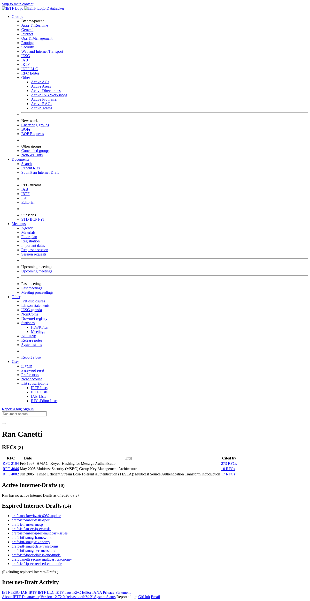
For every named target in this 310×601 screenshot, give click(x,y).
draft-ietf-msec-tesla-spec (31, 520)
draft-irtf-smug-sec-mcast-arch (34, 550)
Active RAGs (41, 104)
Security (27, 47)
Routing (27, 43)
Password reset (32, 370)
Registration (30, 241)
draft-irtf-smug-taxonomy (31, 542)
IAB (24, 60)
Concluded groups (35, 151)
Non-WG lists (32, 155)
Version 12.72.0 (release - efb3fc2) (67, 597)
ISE (24, 198)
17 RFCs (228, 474)
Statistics (28, 323)
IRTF (25, 64)
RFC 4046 (11, 469)
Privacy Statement (117, 592)
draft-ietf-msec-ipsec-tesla (31, 529)
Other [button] (16, 297)
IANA (97, 592)
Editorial (27, 202)
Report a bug (31, 357)
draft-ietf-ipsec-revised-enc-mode (37, 564)
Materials (28, 232)
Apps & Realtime (34, 25)
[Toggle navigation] (4, 423)
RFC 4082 (11, 474)
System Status (105, 597)
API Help (28, 336)
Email (155, 597)
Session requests (33, 254)
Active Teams (41, 108)
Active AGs (40, 82)
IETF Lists (39, 388)
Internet (27, 34)
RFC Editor (30, 73)
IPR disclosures (33, 301)
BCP (34, 219)
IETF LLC (29, 69)
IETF (6, 592)
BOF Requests (32, 134)
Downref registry (34, 318)
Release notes (31, 340)
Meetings (38, 332)
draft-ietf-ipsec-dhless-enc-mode (36, 555)
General (27, 30)
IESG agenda (31, 310)
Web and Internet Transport (42, 51)
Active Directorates (46, 91)
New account (31, 379)
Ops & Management (36, 38)
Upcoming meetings (36, 271)
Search (26, 164)
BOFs (26, 129)
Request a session (34, 250)
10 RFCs (228, 469)
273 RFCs (229, 463)
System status (31, 345)
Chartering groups (35, 125)
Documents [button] (20, 159)
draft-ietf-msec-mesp (27, 524)
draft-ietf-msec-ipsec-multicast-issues (40, 533)
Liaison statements (35, 305)
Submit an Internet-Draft (40, 172)
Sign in (26, 366)
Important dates (33, 245)
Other (25, 77)
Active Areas (41, 86)
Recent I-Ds (30, 168)
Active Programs (44, 99)
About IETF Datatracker (20, 597)
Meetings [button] (19, 224)
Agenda (27, 228)
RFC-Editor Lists (44, 401)
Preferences (30, 375)
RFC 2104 (11, 463)
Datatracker (55, 8)
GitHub (144, 597)
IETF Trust (63, 592)
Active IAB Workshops (49, 95)
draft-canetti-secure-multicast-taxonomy (42, 559)
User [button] (15, 362)
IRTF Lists (39, 392)
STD (25, 219)
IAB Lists (38, 396)
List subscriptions (34, 383)
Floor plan (29, 237)
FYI (41, 219)
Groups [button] (17, 17)
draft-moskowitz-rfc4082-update (36, 516)
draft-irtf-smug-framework (32, 537)
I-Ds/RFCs (39, 327)
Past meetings (31, 288)
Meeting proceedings (37, 292)
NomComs (29, 314)
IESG (25, 56)
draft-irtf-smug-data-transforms (35, 546)
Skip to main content (17, 4)
